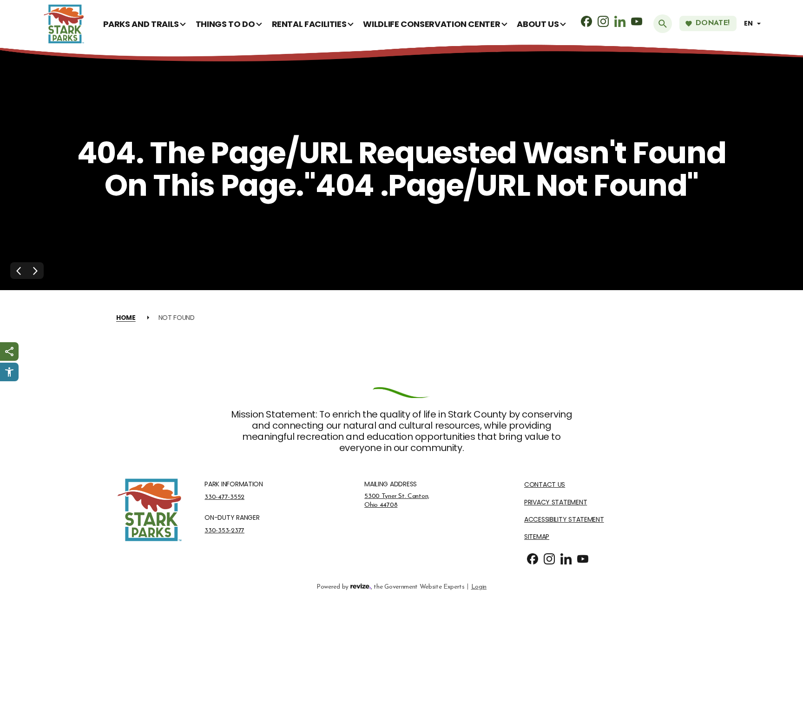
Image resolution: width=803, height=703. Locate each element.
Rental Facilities (309, 24)
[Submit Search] (662, 23)
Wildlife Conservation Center (431, 24)
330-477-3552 (224, 497)
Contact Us (544, 484)
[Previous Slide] (18, 270)
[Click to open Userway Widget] (9, 372)
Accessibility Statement (564, 519)
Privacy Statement (555, 502)
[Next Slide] (35, 270)
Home (126, 317)
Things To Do (225, 24)
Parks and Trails (141, 24)
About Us (538, 24)
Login (479, 586)
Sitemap (536, 536)
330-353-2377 (224, 530)
